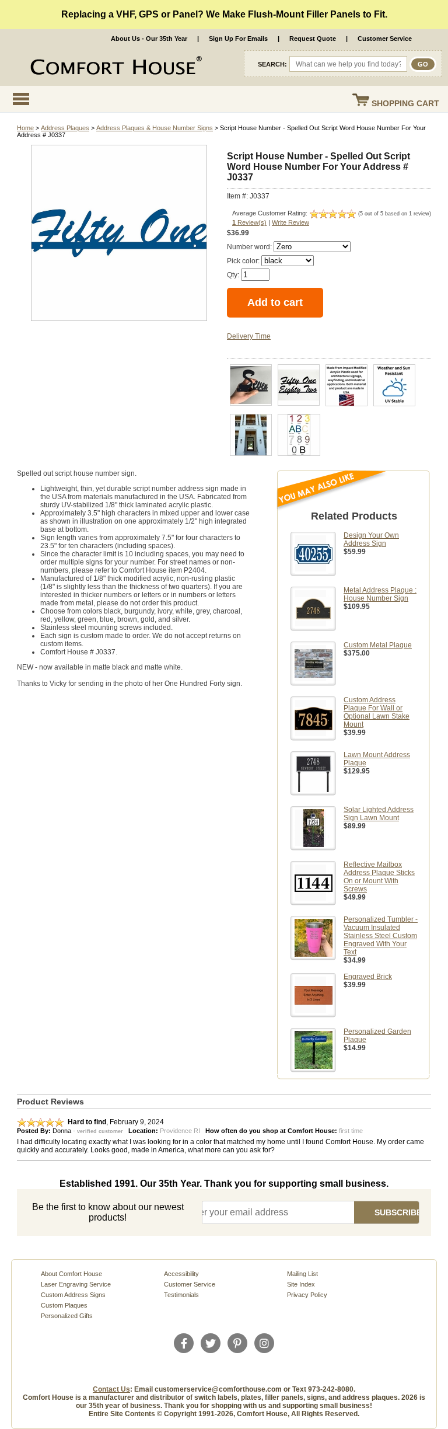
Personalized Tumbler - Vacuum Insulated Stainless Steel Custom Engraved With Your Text (381, 935)
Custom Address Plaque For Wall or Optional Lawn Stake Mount (377, 712)
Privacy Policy (307, 1294)
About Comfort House (71, 1273)
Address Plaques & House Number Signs (154, 127)
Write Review (290, 222)
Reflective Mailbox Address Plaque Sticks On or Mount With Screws (379, 876)
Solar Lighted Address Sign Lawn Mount (379, 814)
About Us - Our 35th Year (149, 38)
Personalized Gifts (67, 1315)
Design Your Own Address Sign (371, 539)
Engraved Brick (368, 977)
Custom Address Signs (73, 1294)
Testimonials (181, 1294)
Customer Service (385, 38)
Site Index (301, 1284)
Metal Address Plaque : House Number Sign (380, 594)
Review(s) (249, 222)
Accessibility (181, 1273)
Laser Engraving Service (76, 1284)
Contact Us (111, 1389)
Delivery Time (249, 336)
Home (25, 127)
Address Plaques (65, 127)
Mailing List (302, 1273)
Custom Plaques (64, 1305)
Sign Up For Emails (238, 38)
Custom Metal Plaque (378, 645)
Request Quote (312, 38)
